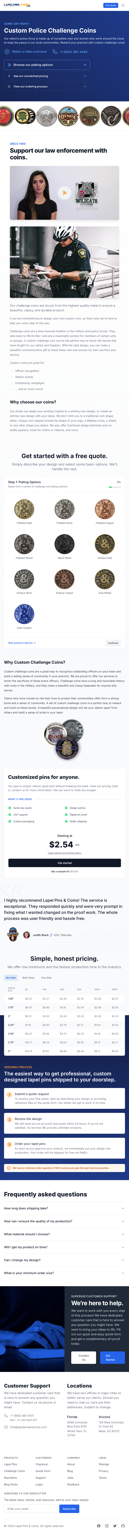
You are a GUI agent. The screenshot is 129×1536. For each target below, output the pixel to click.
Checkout (42, 1464)
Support (41, 1477)
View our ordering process (31, 86)
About (71, 1464)
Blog (70, 1471)
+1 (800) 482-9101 (22, 1415)
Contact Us (84, 1357)
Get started (65, 863)
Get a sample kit (64, 871)
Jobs (70, 1477)
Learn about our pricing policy (64, 852)
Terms (102, 1477)
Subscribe (69, 1508)
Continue (113, 642)
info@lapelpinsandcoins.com (28, 1427)
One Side (46, 977)
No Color (11, 977)
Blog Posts (10, 1484)
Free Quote (110, 5)
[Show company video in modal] (64, 193)
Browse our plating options (33, 65)
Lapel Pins (10, 1464)
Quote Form (43, 1471)
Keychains (10, 1477)
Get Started (110, 1357)
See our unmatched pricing (31, 76)
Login (39, 1484)
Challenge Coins (14, 1471)
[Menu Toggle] (123, 5)
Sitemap (104, 1464)
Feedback (73, 1484)
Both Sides (29, 977)
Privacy (103, 1471)
